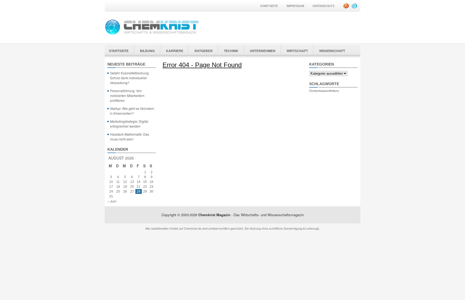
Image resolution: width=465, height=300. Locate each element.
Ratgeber (204, 50)
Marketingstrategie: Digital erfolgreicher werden (129, 123)
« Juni (111, 201)
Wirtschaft (297, 50)
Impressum (295, 6)
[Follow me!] (355, 7)
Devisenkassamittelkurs (324, 91)
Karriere (174, 50)
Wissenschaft (332, 50)
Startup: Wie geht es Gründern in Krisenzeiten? (132, 110)
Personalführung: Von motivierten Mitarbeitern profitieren (127, 95)
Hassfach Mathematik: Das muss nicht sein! (129, 136)
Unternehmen (262, 50)
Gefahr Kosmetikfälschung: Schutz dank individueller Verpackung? (129, 78)
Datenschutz (323, 6)
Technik (231, 50)
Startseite (269, 6)
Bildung (147, 50)
